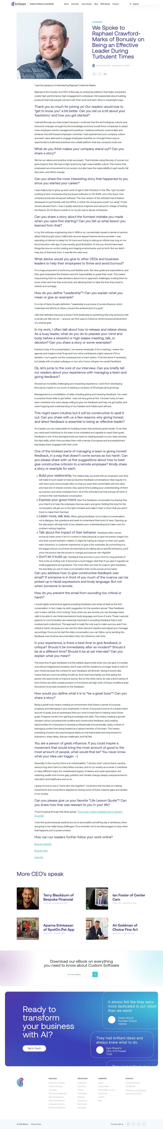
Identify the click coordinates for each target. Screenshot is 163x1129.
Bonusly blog (41, 850)
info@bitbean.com (133, 1083)
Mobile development (57, 1101)
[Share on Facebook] (99, 74)
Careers (101, 1097)
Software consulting (57, 1083)
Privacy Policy (36, 1124)
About (66, 4)
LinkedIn (38, 857)
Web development (56, 1097)
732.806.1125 (130, 1086)
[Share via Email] (105, 74)
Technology (82, 1093)
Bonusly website (42, 844)
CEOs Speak (105, 4)
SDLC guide (103, 1093)
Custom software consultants (42, 4)
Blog (96, 4)
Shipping (81, 1097)
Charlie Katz (104, 65)
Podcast (116, 4)
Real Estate (82, 1104)
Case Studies (87, 4)
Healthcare (82, 1083)
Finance (81, 1090)
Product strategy (55, 1086)
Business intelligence (57, 1108)
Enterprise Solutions (57, 1104)
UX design (53, 1090)
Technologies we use (106, 1090)
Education (82, 1086)
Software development (58, 1093)
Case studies (103, 1086)
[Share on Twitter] (94, 74)
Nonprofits (82, 1108)
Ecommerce (82, 1101)
